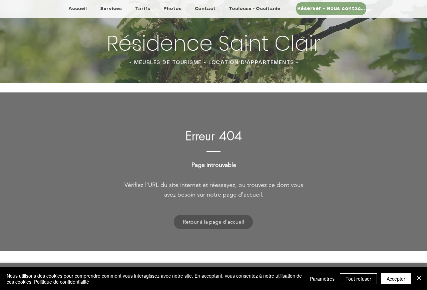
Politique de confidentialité (61, 281)
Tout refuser (358, 278)
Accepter (396, 278)
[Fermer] (419, 279)
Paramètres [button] (322, 278)
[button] (331, 8)
